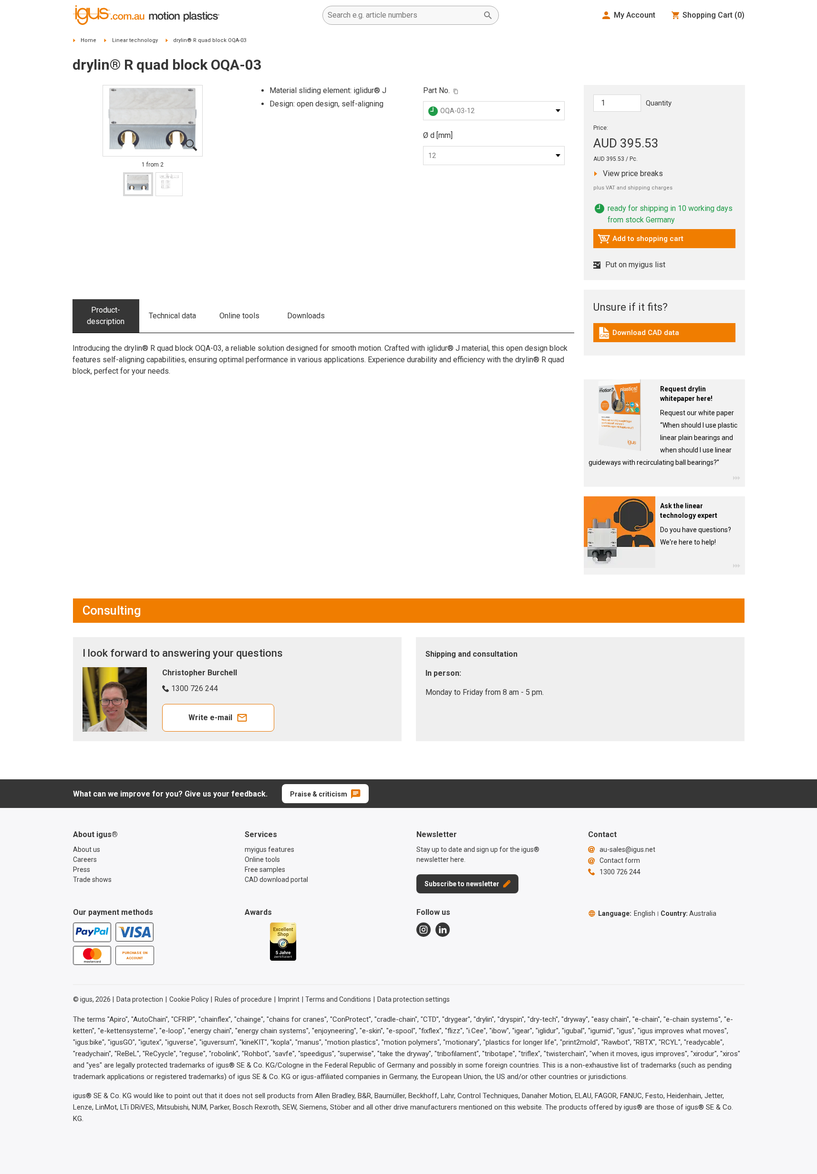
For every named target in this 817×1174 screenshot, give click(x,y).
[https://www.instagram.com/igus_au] (423, 929)
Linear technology (135, 40)
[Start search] (488, 15)
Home (88, 40)
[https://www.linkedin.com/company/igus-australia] (442, 929)
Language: (626, 913)
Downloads (306, 315)
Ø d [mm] (438, 135)
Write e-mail (210, 717)
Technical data (172, 315)
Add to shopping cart (640, 241)
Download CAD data (638, 335)
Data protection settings (413, 999)
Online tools (239, 315)
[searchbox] (403, 15)
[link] (664, 336)
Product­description (105, 315)
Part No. (436, 90)
